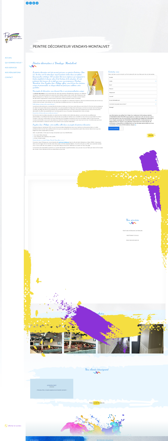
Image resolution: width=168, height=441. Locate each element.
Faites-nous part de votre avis (96, 402)
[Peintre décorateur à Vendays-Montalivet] (95, 83)
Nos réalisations (13, 72)
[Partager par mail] (37, 3)
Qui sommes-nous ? (13, 63)
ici (135, 124)
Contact (9, 77)
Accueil (8, 58)
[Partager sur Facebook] (27, 3)
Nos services (11, 67)
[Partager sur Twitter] (30, 3)
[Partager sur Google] (33, 3)
